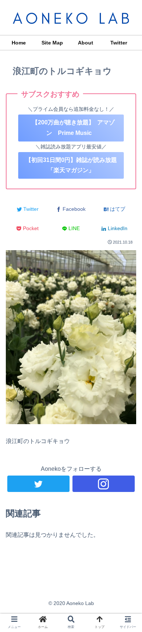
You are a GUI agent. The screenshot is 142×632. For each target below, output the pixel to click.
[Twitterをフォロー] (38, 484)
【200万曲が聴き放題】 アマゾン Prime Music (71, 127)
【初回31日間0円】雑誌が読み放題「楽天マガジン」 (71, 165)
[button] (127, 592)
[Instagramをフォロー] (103, 484)
